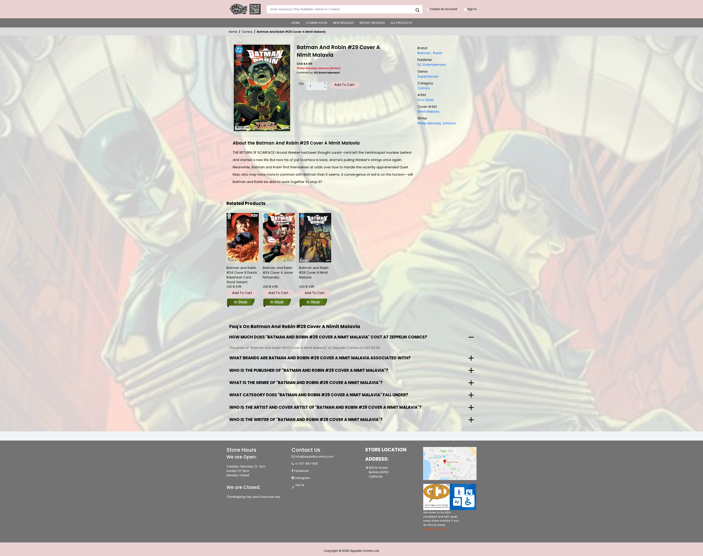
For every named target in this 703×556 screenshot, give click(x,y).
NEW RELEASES (343, 23)
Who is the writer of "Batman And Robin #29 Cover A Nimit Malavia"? (306, 419)
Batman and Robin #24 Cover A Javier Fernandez (278, 273)
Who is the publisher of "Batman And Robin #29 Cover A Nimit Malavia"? (308, 370)
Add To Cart (344, 84)
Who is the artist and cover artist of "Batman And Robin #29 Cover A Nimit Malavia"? (325, 407)
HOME (295, 23)
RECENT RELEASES (372, 23)
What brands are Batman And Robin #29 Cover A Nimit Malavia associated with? (320, 358)
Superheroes (427, 76)
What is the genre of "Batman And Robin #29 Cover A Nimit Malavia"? (306, 382)
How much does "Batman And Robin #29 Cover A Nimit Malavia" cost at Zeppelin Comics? (328, 337)
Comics (247, 32)
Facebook (301, 471)
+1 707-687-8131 (306, 464)
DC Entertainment (431, 64)
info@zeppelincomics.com (314, 456)
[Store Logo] (244, 9)
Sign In (472, 9)
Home (233, 32)
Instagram (302, 478)
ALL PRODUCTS (401, 23)
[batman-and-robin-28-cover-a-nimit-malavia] (315, 237)
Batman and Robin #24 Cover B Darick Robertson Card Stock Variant (241, 275)
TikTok (299, 485)
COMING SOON (316, 23)
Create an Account (443, 9)
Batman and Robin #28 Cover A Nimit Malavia (314, 273)
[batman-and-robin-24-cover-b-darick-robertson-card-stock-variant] (242, 237)
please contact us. (436, 529)
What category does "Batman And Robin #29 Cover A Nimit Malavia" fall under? (318, 395)
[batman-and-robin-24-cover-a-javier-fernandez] (279, 237)
